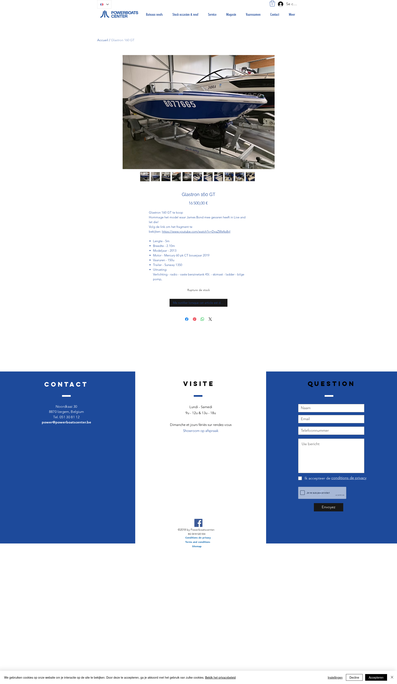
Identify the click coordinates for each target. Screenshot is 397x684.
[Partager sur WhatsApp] (202, 319)
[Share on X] (210, 319)
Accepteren (376, 677)
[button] (272, 3)
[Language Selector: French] (104, 4)
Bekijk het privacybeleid (220, 677)
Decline (354, 677)
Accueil (102, 40)
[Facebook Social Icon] (198, 523)
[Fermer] (392, 677)
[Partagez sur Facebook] (186, 319)
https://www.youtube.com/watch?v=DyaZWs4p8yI (196, 231)
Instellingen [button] (335, 677)
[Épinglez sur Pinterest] (194, 319)
